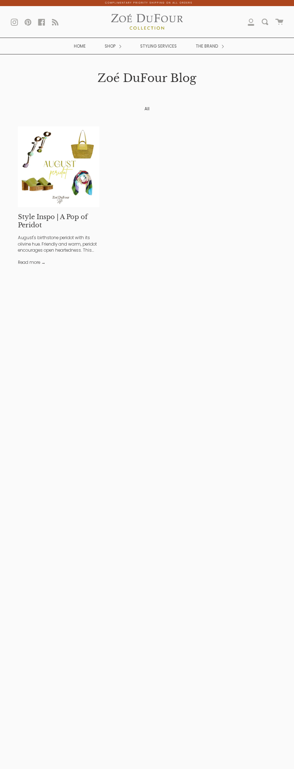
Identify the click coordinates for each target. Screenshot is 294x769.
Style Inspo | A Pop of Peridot (52, 221)
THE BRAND (207, 46)
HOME (80, 46)
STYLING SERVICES (158, 46)
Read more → (32, 262)
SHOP (111, 46)
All (147, 109)
